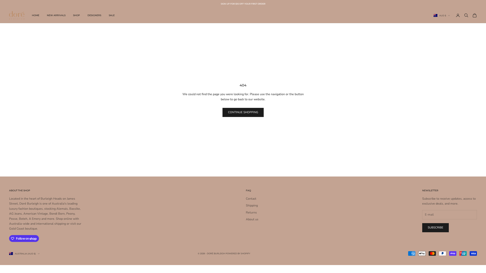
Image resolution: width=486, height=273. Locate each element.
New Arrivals (56, 15)
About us (252, 219)
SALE (112, 15)
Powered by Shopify (238, 253)
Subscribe (435, 227)
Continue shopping (243, 112)
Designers (94, 15)
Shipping (252, 205)
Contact (251, 199)
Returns (251, 212)
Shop (76, 15)
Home (35, 15)
